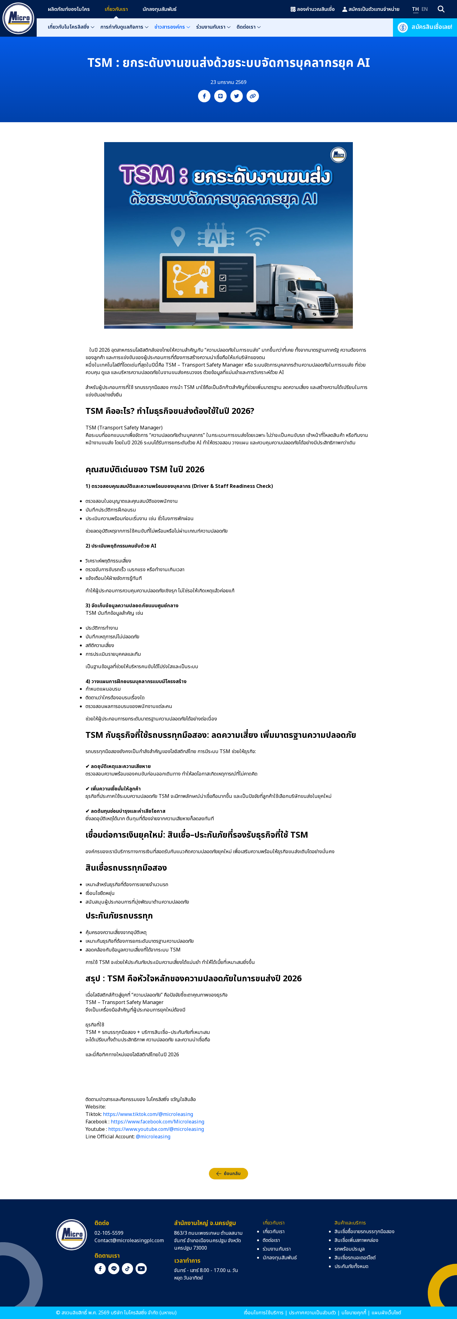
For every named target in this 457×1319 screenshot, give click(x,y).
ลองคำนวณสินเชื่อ (316, 9)
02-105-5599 (109, 1233)
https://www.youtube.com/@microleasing (156, 1129)
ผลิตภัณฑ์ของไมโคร (69, 9)
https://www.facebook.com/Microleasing (157, 1122)
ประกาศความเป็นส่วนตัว (312, 1313)
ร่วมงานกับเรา (210, 27)
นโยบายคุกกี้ (353, 1313)
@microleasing (153, 1137)
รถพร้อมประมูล (350, 1249)
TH (415, 9)
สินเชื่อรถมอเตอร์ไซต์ (355, 1257)
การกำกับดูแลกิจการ (121, 27)
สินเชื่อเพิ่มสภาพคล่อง (356, 1240)
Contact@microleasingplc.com (129, 1240)
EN (425, 9)
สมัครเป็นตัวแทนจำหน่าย (374, 9)
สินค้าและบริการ (350, 1223)
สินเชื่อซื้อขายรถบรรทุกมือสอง (365, 1231)
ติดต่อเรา (246, 27)
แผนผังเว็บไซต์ (386, 1313)
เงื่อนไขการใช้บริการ (264, 1313)
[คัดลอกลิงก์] (253, 96)
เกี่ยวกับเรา (116, 9)
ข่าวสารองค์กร (170, 27)
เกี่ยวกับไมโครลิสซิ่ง (68, 27)
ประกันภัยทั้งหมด (351, 1266)
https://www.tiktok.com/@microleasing (148, 1114)
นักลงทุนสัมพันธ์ (160, 9)
